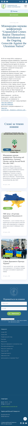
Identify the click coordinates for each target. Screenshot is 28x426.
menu (25, 6)
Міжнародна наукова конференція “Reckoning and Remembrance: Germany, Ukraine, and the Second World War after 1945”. (14, 159)
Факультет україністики (7, 348)
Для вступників (14, 14)
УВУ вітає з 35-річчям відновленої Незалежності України (12, 216)
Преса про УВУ (5, 351)
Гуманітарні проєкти (6, 353)
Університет (4, 329)
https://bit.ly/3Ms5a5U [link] (7, 104)
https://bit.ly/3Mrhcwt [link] (7, 102)
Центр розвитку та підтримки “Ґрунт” (10, 358)
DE (20, 1)
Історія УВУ (4, 332)
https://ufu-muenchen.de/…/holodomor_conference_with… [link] (13, 109)
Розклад (15, 11)
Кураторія (3, 339)
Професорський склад (6, 336)
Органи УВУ (4, 334)
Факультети (4, 341)
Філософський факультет (7, 346)
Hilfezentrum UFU (5, 355)
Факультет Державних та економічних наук (11, 344)
